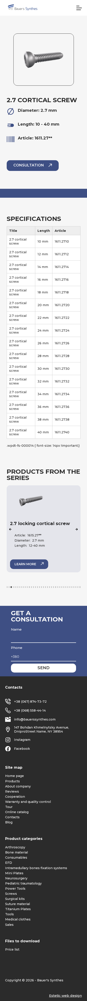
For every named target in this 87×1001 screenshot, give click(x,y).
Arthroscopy (15, 847)
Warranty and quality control (28, 802)
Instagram (22, 740)
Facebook (22, 749)
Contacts (12, 817)
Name (16, 629)
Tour (8, 807)
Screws (11, 894)
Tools (9, 914)
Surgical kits (15, 899)
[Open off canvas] (79, 8)
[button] (7, 587)
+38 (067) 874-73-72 (30, 702)
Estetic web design (65, 995)
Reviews (12, 791)
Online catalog (17, 812)
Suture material (17, 904)
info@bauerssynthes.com (35, 719)
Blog (8, 822)
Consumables (16, 858)
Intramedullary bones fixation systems (36, 868)
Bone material (16, 852)
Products (12, 781)
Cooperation (15, 797)
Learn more (25, 564)
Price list (12, 949)
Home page (14, 776)
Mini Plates (14, 873)
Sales (9, 925)
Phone (16, 648)
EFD (8, 863)
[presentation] (10, 529)
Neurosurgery (16, 878)
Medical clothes (18, 919)
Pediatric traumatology (23, 883)
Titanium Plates (18, 909)
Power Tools (15, 889)
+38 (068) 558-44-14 (30, 710)
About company (18, 786)
